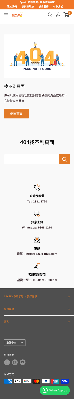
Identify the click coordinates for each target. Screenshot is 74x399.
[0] (66, 14)
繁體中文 (11, 342)
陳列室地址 (28, 6)
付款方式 (58, 6)
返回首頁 (16, 113)
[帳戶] (58, 15)
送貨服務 (44, 6)
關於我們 (12, 6)
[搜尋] (50, 15)
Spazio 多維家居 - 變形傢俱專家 (37, 2)
